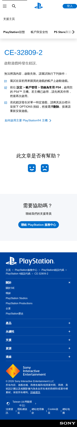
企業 (8, 308)
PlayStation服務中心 (26, 270)
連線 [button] (8, 356)
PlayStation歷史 (14, 313)
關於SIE (10, 288)
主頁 (8, 270)
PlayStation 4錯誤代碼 (18, 273)
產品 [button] (8, 323)
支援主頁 (9, 19)
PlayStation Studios (17, 298)
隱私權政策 (22, 411)
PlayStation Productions (19, 303)
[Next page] (72, 32)
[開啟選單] (4, 6)
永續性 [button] (10, 331)
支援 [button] (8, 340)
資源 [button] (8, 348)
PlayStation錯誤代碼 (52, 270)
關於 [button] (8, 282)
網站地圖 (66, 411)
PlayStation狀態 (14, 32)
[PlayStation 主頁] (38, 6)
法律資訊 (9, 411)
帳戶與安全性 (39, 32)
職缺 (8, 293)
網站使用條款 (38, 411)
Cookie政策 (53, 411)
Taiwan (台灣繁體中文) (22, 403)
